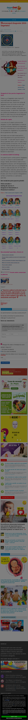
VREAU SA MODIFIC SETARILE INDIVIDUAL (14, 718)
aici (13, 704)
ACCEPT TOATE (14, 716)
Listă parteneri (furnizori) (5, 714)
